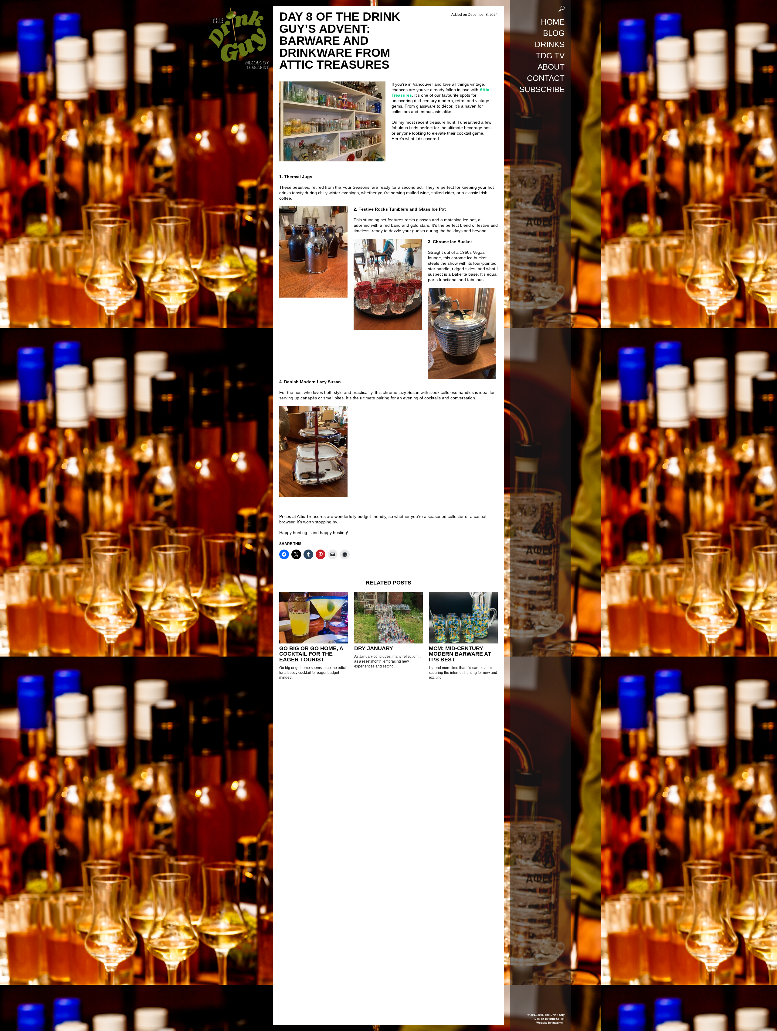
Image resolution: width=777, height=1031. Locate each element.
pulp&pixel (557, 1018)
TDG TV (550, 55)
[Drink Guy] (238, 8)
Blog (554, 33)
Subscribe (542, 89)
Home (553, 21)
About (551, 66)
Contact (546, 78)
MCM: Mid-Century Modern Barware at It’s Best (460, 654)
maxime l (558, 1022)
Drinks (550, 44)
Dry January (373, 648)
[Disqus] (388, 774)
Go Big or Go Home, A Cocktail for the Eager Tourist (311, 654)
